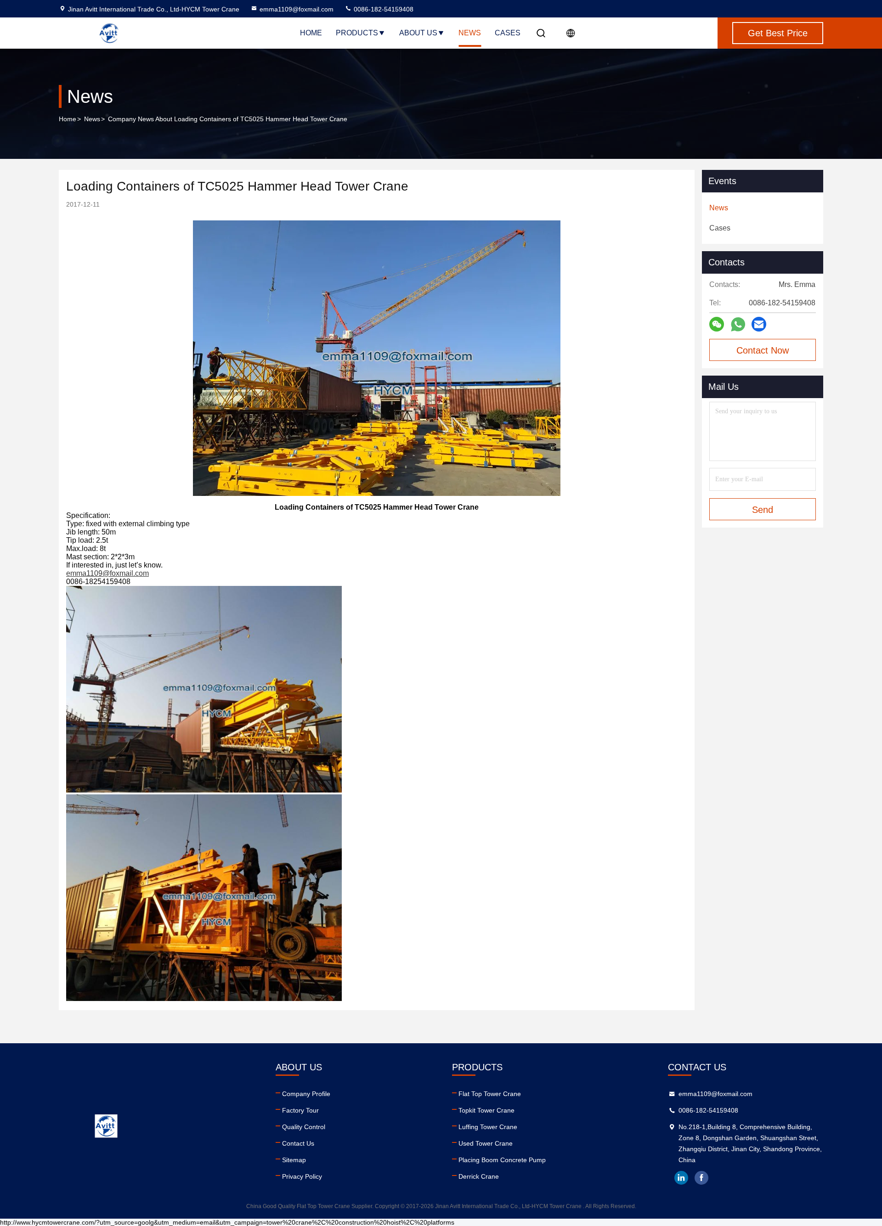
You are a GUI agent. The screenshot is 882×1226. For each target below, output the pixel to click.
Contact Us (298, 1143)
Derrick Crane (478, 1176)
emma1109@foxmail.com (297, 9)
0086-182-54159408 (382, 9)
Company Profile (306, 1093)
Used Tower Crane (485, 1143)
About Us (418, 33)
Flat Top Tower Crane (489, 1093)
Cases (507, 33)
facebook (701, 1178)
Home (311, 33)
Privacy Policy (302, 1176)
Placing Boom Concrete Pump (502, 1160)
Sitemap (294, 1160)
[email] (759, 324)
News (469, 33)
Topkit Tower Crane (486, 1110)
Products (357, 33)
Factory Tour (300, 1110)
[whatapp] (738, 324)
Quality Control (303, 1126)
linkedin (681, 1178)
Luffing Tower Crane (487, 1126)
